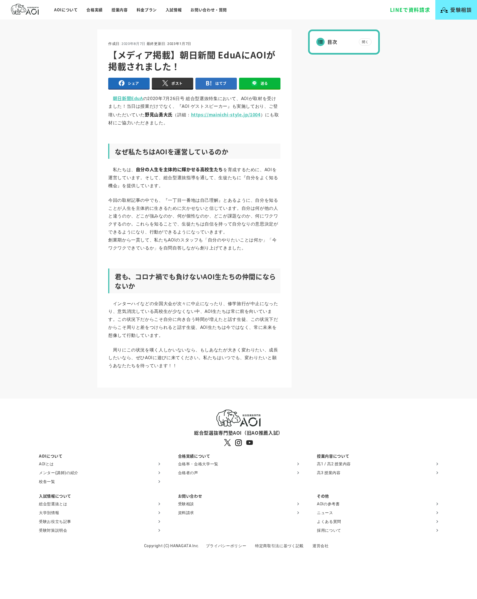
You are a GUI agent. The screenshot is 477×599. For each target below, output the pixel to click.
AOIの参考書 (328, 504)
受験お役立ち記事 (55, 521)
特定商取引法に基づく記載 (279, 546)
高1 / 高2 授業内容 (334, 464)
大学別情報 (49, 513)
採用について (329, 530)
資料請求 (186, 513)
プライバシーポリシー (226, 546)
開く (365, 42)
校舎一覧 (47, 481)
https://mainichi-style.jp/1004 (226, 114)
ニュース (325, 513)
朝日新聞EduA (128, 98)
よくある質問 (329, 521)
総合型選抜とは (53, 504)
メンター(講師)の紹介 (58, 473)
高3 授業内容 (328, 473)
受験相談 (186, 504)
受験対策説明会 (53, 530)
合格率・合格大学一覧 (198, 464)
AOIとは (46, 464)
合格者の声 (188, 473)
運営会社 (320, 546)
